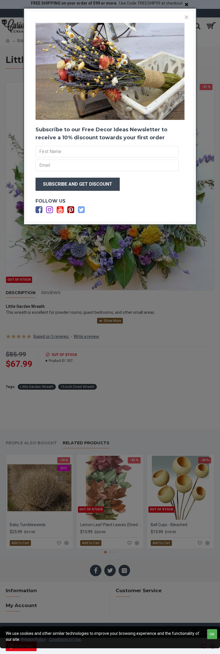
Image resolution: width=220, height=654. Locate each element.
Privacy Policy (33, 639)
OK (212, 634)
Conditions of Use (65, 639)
